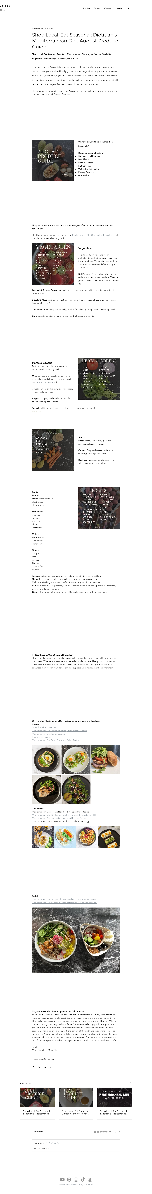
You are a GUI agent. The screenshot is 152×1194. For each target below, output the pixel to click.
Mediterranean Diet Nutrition (43, 1059)
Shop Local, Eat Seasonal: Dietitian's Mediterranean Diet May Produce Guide (114, 1112)
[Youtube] (62, 1179)
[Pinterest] (1, 10)
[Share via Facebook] (33, 1067)
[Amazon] (4, 10)
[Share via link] (51, 1067)
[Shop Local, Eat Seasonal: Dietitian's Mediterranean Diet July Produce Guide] (37, 1097)
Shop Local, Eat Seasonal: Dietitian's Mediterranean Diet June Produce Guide (75, 1112)
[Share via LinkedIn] (45, 1067)
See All (129, 1083)
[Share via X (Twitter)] (39, 1067)
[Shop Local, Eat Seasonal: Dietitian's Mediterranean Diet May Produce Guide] (114, 1097)
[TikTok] (83, 1179)
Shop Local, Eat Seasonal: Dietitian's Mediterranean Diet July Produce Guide (36, 1112)
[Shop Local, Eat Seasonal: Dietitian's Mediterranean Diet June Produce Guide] (76, 1097)
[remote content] (76, 119)
